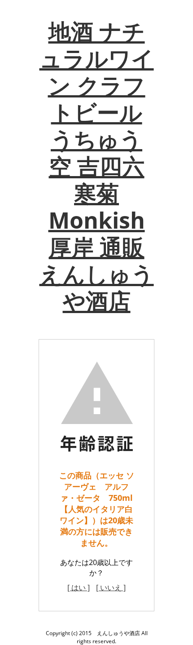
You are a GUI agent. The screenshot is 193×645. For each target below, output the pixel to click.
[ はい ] (78, 587)
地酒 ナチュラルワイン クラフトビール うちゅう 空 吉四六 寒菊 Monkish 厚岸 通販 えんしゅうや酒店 (96, 166)
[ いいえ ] (111, 587)
